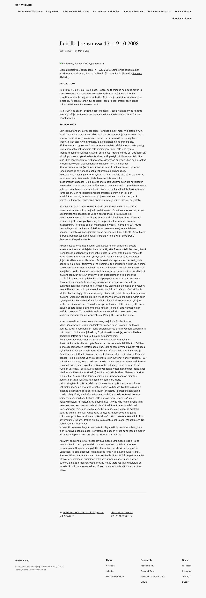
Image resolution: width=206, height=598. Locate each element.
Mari (80, 51)
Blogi (87, 51)
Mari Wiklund (23, 4)
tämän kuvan (85, 354)
